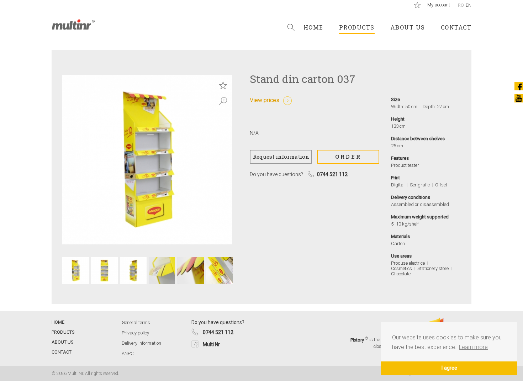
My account (438, 4)
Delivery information (141, 343)
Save (223, 85)
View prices (264, 100)
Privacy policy (135, 332)
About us (407, 27)
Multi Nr (211, 344)
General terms (136, 322)
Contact (456, 27)
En (468, 5)
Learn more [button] (473, 347)
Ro (461, 5)
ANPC (128, 353)
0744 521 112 (218, 332)
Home (313, 27)
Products (357, 27)
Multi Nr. (73, 24)
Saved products (417, 5)
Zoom (223, 101)
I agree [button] (449, 368)
